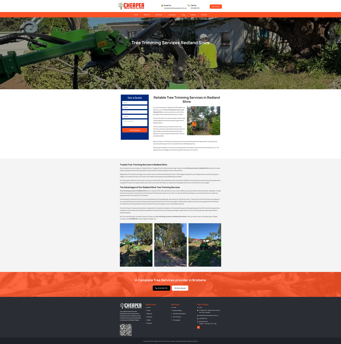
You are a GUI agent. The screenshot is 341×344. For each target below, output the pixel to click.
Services (159, 15)
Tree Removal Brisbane (179, 313)
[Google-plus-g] (198, 327)
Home (136, 15)
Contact (204, 15)
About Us (147, 15)
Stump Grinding (177, 310)
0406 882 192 (195, 8)
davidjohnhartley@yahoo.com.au (175, 8)
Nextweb (195, 341)
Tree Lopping (176, 320)
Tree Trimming (177, 317)
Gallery (193, 15)
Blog (183, 15)
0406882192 (133, 219)
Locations (172, 15)
